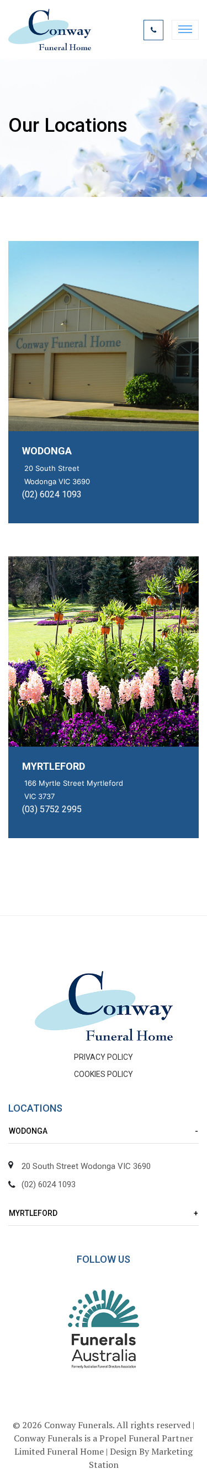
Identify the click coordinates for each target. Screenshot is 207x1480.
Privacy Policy (103, 1057)
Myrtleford (53, 766)
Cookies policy (103, 1074)
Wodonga (47, 451)
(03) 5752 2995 (52, 809)
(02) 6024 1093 (52, 494)
